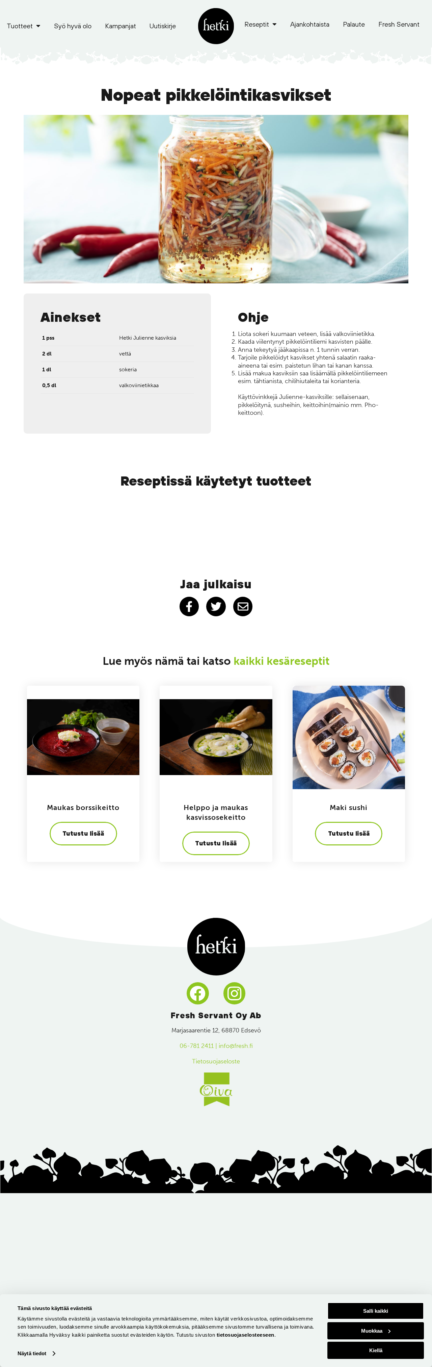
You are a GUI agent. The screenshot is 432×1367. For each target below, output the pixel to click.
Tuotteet (20, 26)
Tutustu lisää (83, 833)
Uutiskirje (163, 26)
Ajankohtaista (309, 24)
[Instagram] (234, 993)
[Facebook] (198, 993)
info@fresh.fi (236, 1046)
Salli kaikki (375, 1311)
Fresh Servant (399, 24)
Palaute (354, 24)
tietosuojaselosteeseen (245, 1335)
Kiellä (375, 1350)
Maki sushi (349, 807)
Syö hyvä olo (72, 26)
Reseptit (256, 24)
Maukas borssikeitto (83, 807)
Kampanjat (120, 26)
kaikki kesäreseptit (281, 661)
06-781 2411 (197, 1046)
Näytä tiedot (32, 1353)
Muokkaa (371, 1331)
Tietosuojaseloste (216, 1061)
